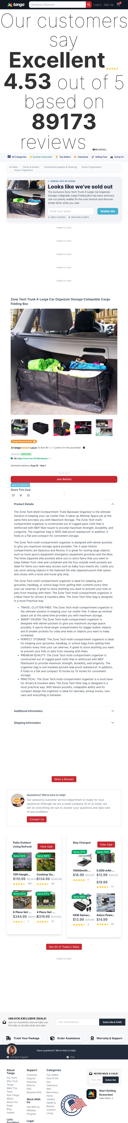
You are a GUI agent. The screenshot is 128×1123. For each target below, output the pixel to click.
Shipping (31, 1081)
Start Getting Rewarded (107, 1092)
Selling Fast (99, 156)
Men (48, 1088)
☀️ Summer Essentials (41, 156)
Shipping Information (27, 722)
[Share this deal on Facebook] (14, 495)
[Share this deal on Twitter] (21, 495)
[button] (84, 448)
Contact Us (37, 819)
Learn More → (106, 1098)
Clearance (81, 156)
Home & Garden (31, 167)
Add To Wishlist (20, 485)
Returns (31, 1085)
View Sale (46, 846)
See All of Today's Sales (64, 946)
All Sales (13, 167)
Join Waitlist (64, 479)
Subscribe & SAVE (112, 1022)
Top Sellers (63, 156)
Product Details (24, 504)
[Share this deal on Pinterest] (29, 495)
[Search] (89, 4)
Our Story (12, 1077)
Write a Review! (64, 779)
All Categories (18, 156)
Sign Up (109, 4)
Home (49, 1095)
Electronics (52, 1092)
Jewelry (50, 1099)
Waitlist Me (107, 211)
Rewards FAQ (34, 1092)
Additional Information (28, 711)
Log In (98, 4)
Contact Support (19, 1057)
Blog (9, 1109)
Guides (10, 1112)
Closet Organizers (23, 170)
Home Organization (92, 167)
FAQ (72, 1057)
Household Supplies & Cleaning (60, 167)
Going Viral (118, 156)
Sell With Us (33, 1106)
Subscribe (110, 1080)
